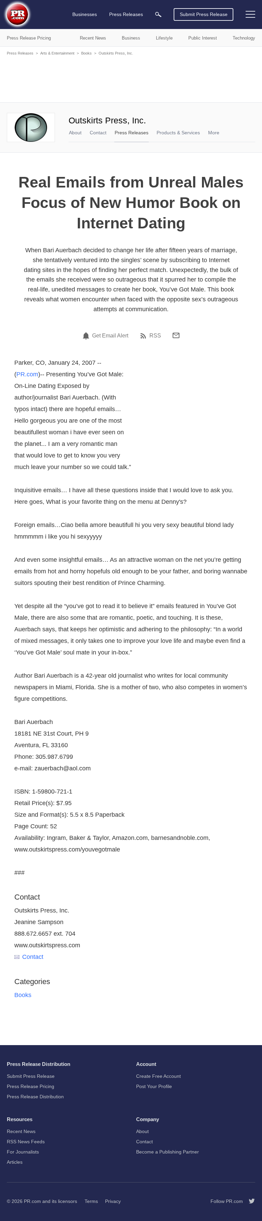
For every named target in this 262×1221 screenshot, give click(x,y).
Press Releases (20, 53)
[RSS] (144, 336)
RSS (155, 335)
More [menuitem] (213, 132)
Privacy (113, 1201)
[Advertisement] (131, 78)
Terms (91, 1201)
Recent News (21, 1131)
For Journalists (23, 1152)
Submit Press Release (204, 14)
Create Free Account (158, 1076)
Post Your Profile (154, 1086)
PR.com (27, 374)
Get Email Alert (110, 335)
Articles (15, 1162)
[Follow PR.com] (249, 1201)
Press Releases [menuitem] (126, 14)
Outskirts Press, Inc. (116, 53)
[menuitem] (158, 14)
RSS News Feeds (26, 1141)
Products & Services (178, 132)
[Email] (176, 335)
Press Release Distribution (35, 1096)
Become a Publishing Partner (167, 1152)
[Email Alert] (87, 336)
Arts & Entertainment (57, 53)
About (75, 132)
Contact (98, 132)
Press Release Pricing (30, 1086)
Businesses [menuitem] (84, 14)
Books (86, 53)
